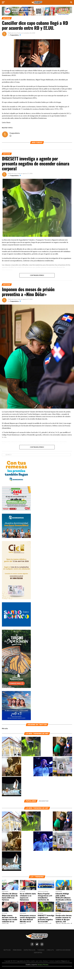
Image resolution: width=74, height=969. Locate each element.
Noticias (7, 950)
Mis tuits (5, 728)
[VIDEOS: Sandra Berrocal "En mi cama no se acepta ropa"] (11, 786)
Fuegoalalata (14, 35)
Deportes (38, 952)
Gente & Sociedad (63, 950)
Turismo (40, 950)
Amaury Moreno (42, 964)
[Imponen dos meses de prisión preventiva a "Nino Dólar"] (62, 746)
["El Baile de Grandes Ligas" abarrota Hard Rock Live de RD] (43, 766)
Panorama (17, 950)
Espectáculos (29, 950)
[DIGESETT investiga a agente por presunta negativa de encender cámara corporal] (31, 746)
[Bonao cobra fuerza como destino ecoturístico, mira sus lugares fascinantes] (11, 746)
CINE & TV (50, 950)
